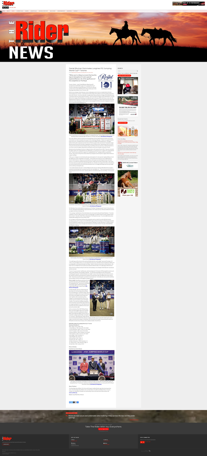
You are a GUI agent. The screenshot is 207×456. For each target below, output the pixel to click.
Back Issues (52, 11)
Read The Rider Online (124, 75)
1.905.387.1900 (12, 7)
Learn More (6, 444)
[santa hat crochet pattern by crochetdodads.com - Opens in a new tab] (128, 164)
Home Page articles (84, 72)
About (8, 11)
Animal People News (134, 419)
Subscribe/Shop (61, 11)
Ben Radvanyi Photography (106, 136)
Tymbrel (7, 453)
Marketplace (34, 11)
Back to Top (3, 451)
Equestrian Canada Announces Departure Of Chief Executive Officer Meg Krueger (128, 142)
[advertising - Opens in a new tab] (128, 183)
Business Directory (43, 11)
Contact (75, 11)
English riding (74, 72)
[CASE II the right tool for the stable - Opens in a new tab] (128, 106)
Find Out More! (122, 122)
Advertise (69, 11)
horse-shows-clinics (90, 72)
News (13, 11)
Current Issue (20, 11)
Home (3, 11)
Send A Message (106, 444)
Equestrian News (78, 72)
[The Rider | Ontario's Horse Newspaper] (103, 35)
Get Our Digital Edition (103, 429)
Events (26, 11)
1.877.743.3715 (106, 440)
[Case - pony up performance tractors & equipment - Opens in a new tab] (188, 3)
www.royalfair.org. (73, 392)
